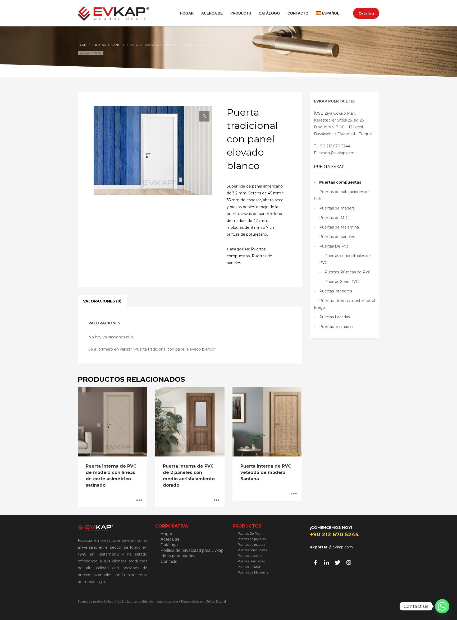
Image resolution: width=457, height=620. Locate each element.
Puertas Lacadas (334, 317)
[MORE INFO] (139, 500)
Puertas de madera (337, 208)
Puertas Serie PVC (342, 281)
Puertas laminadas (336, 326)
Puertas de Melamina (339, 227)
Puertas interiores (335, 291)
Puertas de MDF (334, 217)
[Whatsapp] (442, 606)
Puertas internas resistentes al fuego (344, 304)
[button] (204, 116)
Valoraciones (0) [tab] (102, 301)
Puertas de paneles (337, 236)
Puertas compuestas (340, 182)
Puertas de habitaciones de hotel (342, 195)
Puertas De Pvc (334, 246)
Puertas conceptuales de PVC (345, 259)
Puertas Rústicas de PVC (348, 272)
